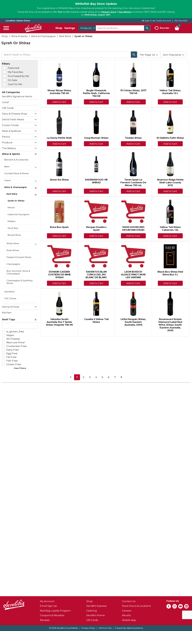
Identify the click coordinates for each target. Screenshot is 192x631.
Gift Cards (92, 620)
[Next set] (121, 377)
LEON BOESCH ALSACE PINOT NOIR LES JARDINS (133, 274)
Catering (91, 610)
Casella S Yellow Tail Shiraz (96, 320)
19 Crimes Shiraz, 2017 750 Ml (133, 92)
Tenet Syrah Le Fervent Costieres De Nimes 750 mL (133, 182)
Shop (58, 28)
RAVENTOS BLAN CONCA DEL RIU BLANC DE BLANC (96, 274)
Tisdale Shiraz (133, 137)
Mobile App (129, 620)
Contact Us (128, 601)
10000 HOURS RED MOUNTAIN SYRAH (133, 228)
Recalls (126, 615)
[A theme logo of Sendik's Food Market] (33, 28)
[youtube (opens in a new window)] (180, 607)
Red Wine (65, 36)
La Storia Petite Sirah (59, 137)
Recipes (45, 620)
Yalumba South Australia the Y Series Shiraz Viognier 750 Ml (59, 322)
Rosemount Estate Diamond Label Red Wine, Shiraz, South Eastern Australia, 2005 (170, 325)
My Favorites (181, 20)
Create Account (163, 20)
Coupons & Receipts (52, 615)
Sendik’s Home (95, 615)
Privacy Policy (88, 628)
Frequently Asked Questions (129, 628)
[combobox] (87, 28)
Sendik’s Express (96, 605)
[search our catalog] (147, 28)
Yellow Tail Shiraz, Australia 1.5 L (170, 92)
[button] (35, 114)
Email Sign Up (48, 605)
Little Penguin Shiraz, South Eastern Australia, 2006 (133, 322)
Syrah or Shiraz (83, 36)
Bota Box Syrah (59, 227)
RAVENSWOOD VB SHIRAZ (96, 181)
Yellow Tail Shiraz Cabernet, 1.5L (170, 228)
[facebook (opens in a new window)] (168, 607)
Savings (69, 28)
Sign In (148, 20)
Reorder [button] (165, 28)
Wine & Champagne (43, 36)
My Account (47, 601)
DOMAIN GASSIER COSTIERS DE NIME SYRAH (59, 274)
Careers (126, 610)
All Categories (11, 92)
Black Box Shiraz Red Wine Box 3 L (170, 273)
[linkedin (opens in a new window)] (186, 607)
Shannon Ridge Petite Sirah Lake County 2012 (170, 182)
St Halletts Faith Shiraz (170, 137)
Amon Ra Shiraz (59, 179)
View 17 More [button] (20, 368)
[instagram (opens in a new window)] (174, 607)
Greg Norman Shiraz (96, 137)
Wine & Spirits (19, 36)
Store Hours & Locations (136, 605)
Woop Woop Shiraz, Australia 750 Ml (59, 92)
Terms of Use (105, 628)
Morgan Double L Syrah (96, 228)
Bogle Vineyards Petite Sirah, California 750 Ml (96, 93)
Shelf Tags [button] (8, 319)
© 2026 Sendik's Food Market (63, 628)
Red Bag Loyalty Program (55, 610)
